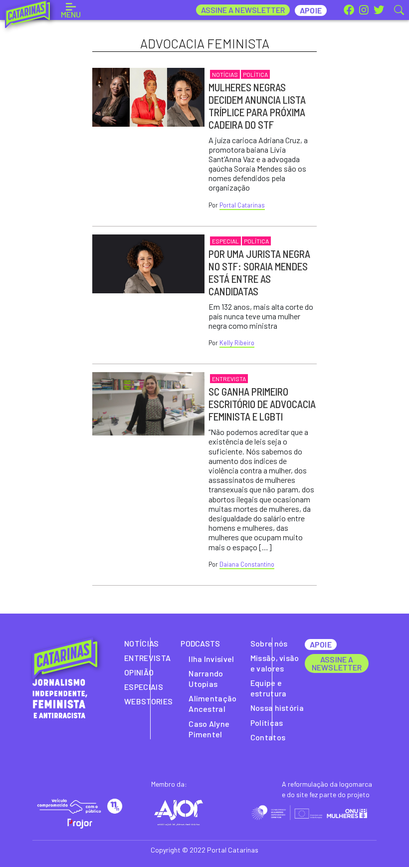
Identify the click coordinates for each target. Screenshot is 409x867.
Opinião (139, 672)
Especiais (143, 686)
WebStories (148, 701)
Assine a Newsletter (243, 9)
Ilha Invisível (211, 658)
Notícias (225, 74)
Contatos (268, 737)
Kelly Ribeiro (236, 343)
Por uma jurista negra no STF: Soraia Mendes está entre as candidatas (259, 272)
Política (255, 74)
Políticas (266, 722)
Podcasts (200, 643)
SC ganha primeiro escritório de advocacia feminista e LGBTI (262, 404)
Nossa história (277, 707)
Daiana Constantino (246, 564)
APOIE (320, 644)
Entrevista (229, 378)
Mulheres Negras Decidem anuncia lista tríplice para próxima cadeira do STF (257, 106)
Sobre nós (269, 643)
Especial (225, 240)
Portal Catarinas (242, 205)
